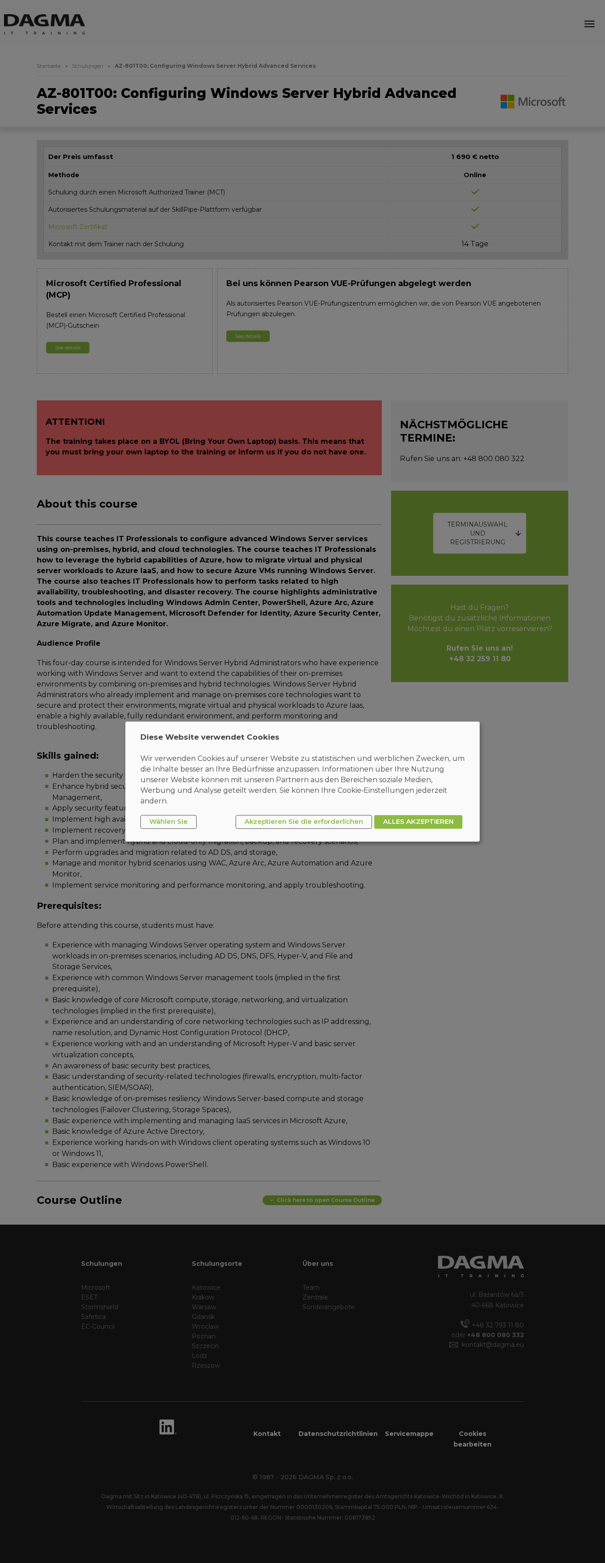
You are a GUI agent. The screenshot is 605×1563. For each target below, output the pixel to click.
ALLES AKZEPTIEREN (418, 822)
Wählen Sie (168, 822)
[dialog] (302, 781)
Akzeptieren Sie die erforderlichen (303, 822)
